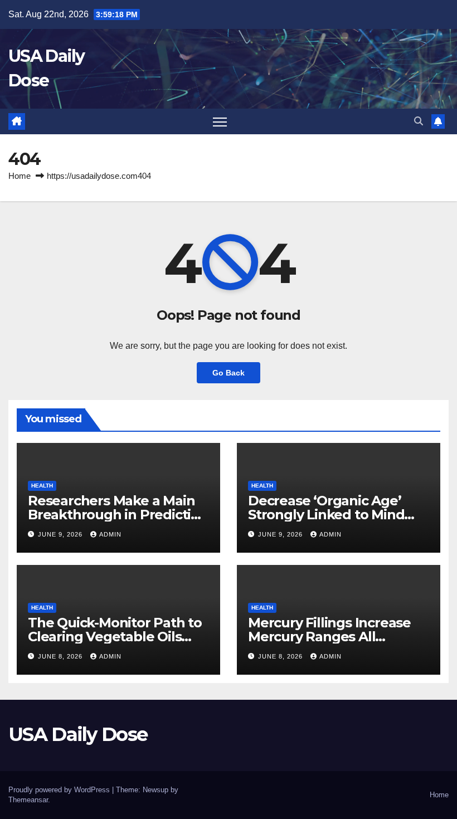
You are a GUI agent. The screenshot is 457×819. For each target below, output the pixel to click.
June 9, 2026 (61, 534)
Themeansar (28, 800)
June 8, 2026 (61, 656)
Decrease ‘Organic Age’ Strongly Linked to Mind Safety (326, 515)
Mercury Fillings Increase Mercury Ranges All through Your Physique (329, 637)
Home (19, 176)
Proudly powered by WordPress (60, 790)
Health (42, 485)
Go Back (228, 372)
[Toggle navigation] (220, 121)
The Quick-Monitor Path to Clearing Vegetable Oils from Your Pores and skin (115, 637)
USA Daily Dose (77, 734)
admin (110, 534)
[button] (418, 121)
